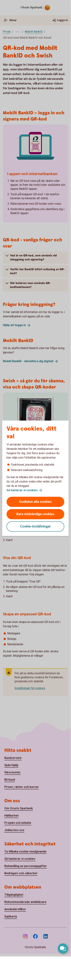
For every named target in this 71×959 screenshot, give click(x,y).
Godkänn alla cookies (35, 502)
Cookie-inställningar (35, 526)
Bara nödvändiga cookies (35, 514)
